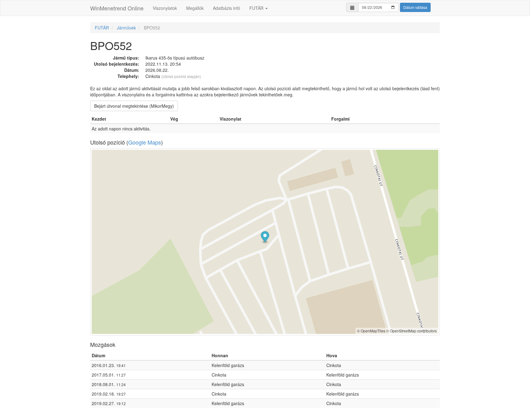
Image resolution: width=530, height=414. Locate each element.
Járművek (126, 28)
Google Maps (144, 142)
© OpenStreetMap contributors (411, 330)
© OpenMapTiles (371, 330)
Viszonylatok (165, 8)
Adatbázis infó (226, 8)
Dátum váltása (415, 7)
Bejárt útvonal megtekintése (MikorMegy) (134, 106)
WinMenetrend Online (117, 8)
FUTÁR (257, 8)
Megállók (195, 8)
